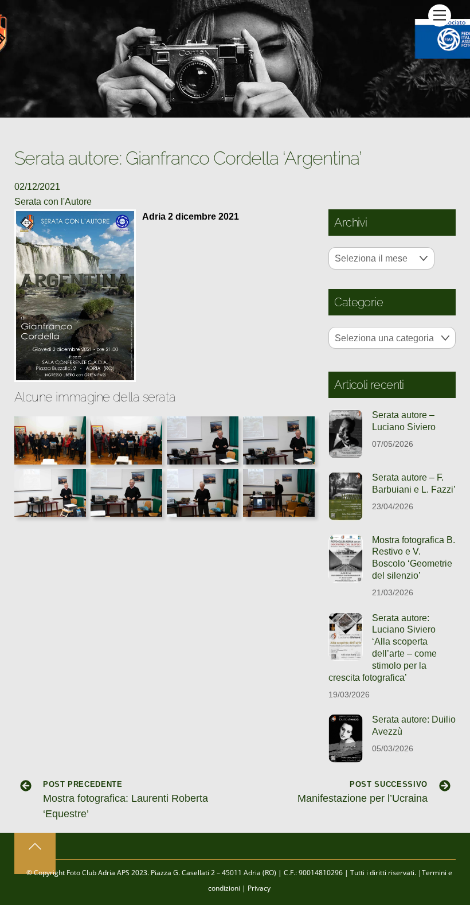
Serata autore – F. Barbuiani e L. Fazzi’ (414, 483)
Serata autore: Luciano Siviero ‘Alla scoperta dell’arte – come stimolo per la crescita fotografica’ (382, 647)
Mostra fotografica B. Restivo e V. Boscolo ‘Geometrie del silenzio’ (413, 557)
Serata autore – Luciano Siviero (404, 421)
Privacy (259, 888)
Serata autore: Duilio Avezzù (414, 725)
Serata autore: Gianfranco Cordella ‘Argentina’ (188, 158)
